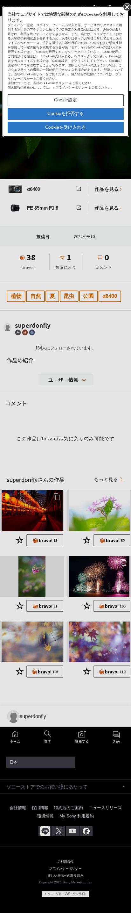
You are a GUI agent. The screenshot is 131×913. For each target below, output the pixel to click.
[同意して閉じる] (126, 6)
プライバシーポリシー (71, 87)
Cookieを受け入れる (65, 127)
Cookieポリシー (57, 83)
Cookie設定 (65, 99)
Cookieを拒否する (65, 113)
